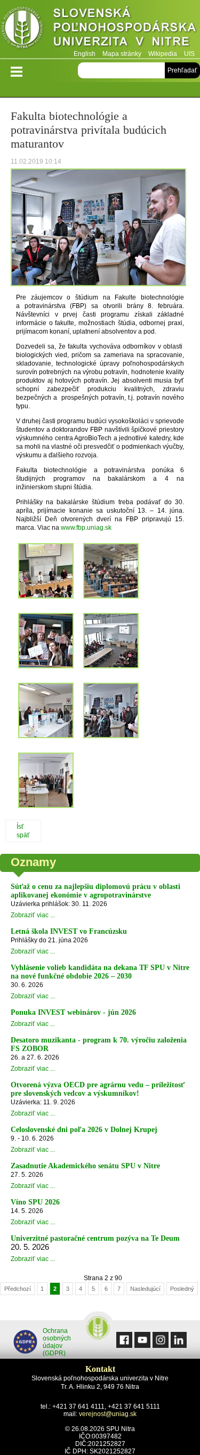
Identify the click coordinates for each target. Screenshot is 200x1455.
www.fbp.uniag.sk (86, 527)
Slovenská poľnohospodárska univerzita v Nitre (100, 29)
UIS (189, 54)
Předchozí (17, 1289)
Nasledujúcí (145, 1289)
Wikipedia (162, 54)
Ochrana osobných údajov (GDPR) (57, 1342)
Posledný (182, 1289)
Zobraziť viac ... (33, 915)
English (84, 54)
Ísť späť (23, 831)
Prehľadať (182, 70)
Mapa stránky (121, 54)
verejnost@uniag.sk (108, 1414)
